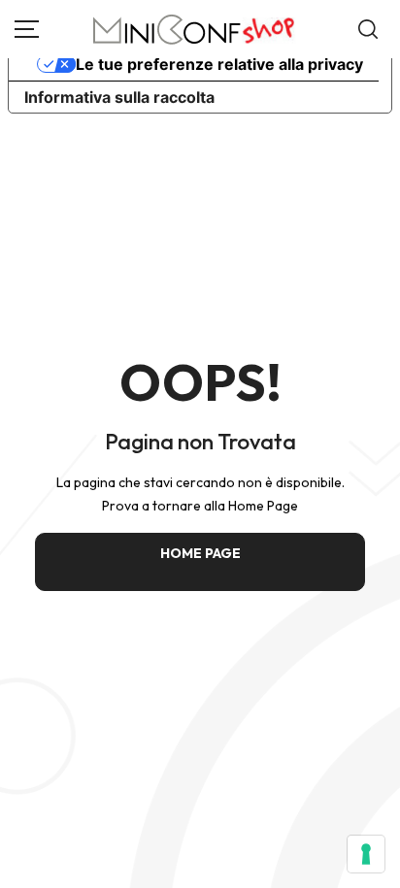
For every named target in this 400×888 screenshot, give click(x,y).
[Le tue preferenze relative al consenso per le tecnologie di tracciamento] (366, 854)
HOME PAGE (200, 553)
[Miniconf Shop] (194, 30)
